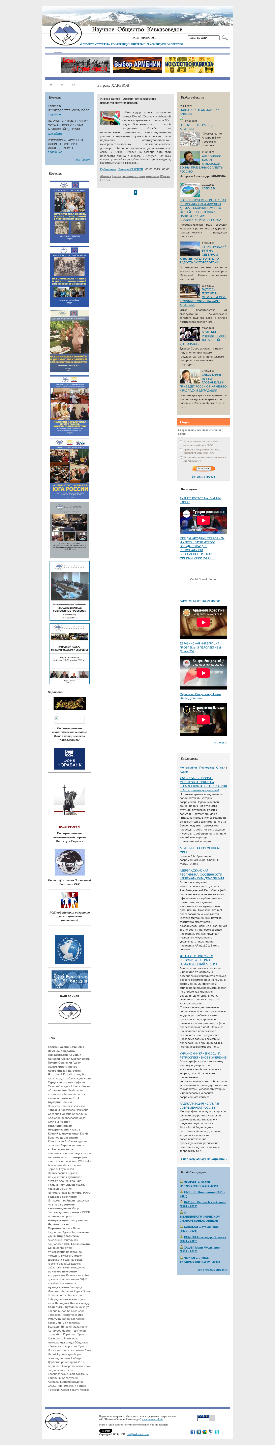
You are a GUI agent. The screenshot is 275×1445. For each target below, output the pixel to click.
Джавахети (74, 1263)
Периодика (206, 767)
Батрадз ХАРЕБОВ (130, 169)
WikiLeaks (84, 1161)
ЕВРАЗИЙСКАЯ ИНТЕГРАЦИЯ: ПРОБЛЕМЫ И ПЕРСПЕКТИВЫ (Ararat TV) (200, 647)
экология (54, 1145)
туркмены (82, 1373)
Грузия (116, 176)
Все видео (220, 742)
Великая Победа (70, 1358)
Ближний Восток (74, 1094)
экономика (152, 176)
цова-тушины (56, 1279)
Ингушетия (55, 1200)
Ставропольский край (76, 1366)
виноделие (78, 1267)
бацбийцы (54, 1377)
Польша (66, 1102)
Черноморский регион (71, 1385)
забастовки (55, 1267)
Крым (51, 1338)
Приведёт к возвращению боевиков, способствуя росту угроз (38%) (201, 451)
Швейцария (75, 1090)
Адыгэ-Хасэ (70, 1232)
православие (70, 1117)
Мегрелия (66, 1291)
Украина (68, 1259)
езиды (70, 1342)
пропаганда (74, 1251)
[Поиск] (224, 38)
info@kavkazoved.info (138, 1434)
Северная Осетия (59, 1113)
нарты (86, 1058)
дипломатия (64, 1188)
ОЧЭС (52, 1385)
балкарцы (76, 1287)
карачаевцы (56, 1078)
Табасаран (55, 1314)
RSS (153, 37)
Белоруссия (70, 1377)
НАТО (87, 1192)
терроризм (66, 1082)
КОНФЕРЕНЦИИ (120, 44)
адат (82, 1117)
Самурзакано (56, 1177)
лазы (51, 1303)
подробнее (55, 114)
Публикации (108, 169)
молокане (72, 1279)
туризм (82, 1141)
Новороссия (70, 1346)
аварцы (83, 1220)
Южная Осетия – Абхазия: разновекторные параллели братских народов (128, 101)
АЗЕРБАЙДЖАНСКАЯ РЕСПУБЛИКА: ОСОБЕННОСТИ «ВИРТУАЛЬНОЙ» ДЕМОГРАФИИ (202, 874)
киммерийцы (56, 1342)
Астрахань (55, 1381)
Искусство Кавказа (60, 1350)
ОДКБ (83, 1279)
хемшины (54, 1255)
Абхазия (105, 176)
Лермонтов (69, 1330)
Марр (75, 1208)
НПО (67, 1244)
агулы (82, 1299)
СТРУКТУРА (102, 44)
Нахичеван (71, 1338)
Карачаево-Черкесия (74, 1109)
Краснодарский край (61, 1373)
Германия (69, 1334)
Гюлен (81, 1330)
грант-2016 (77, 1362)
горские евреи (57, 1263)
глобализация (73, 1078)
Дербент (53, 1362)
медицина (54, 1366)
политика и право (133, 176)
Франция (75, 1180)
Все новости (83, 159)
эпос (81, 1310)
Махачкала (79, 1326)
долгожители (64, 1247)
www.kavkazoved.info (152, 1419)
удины (52, 1235)
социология (55, 1244)
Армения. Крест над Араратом (200, 600)
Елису (73, 1220)
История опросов (203, 476)
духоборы (74, 1354)
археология (55, 1094)
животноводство (73, 1381)
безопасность (57, 1295)
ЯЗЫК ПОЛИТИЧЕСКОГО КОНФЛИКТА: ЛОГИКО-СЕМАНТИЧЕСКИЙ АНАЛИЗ (198, 960)
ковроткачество (73, 1314)
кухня (66, 1267)
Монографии (188, 767)
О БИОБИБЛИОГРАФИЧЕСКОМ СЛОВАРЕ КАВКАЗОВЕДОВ (200, 1216)
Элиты (87, 1291)
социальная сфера (60, 1370)
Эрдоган (82, 1334)
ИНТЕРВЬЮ (138, 44)
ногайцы (53, 1283)
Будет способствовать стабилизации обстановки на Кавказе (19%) (201, 443)
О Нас (136, 37)
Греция (64, 1362)
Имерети (54, 1291)
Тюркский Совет (58, 1389)
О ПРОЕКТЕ (87, 44)
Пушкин (62, 1354)
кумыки (66, 1255)
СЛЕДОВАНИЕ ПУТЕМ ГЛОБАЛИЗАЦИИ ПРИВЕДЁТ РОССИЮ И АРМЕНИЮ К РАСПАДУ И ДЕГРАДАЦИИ (203, 382)
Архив (184, 771)
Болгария (54, 1326)
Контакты (145, 37)
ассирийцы (55, 1334)
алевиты (78, 1350)
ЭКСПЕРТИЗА (175, 44)
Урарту (74, 1389)
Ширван (66, 1326)
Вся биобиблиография (212, 1269)
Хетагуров (54, 1330)
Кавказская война (77, 1275)
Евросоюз (70, 1161)
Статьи (220, 767)
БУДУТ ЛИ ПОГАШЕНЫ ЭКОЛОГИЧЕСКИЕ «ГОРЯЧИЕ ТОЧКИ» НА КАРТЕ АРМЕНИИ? (203, 297)
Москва (84, 1389)
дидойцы (81, 1074)
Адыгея (77, 1062)
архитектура (68, 1283)
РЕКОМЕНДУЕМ (156, 44)
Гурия (78, 1291)
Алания (64, 1180)
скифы (78, 1259)
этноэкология (56, 1251)
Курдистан (55, 1232)
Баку (62, 1184)
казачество (78, 1106)
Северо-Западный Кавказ (65, 1086)
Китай (75, 1133)
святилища (55, 1212)
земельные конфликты (63, 1240)
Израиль (75, 1129)
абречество (74, 1295)
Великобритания (59, 1106)
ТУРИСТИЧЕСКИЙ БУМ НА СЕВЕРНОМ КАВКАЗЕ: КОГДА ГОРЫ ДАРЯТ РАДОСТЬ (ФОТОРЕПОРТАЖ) (203, 254)
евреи (52, 1098)
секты (59, 1338)
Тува (81, 1346)
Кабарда (53, 1299)
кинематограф (57, 1192)
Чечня (86, 1086)
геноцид (53, 1358)
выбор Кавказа (68, 1310)
